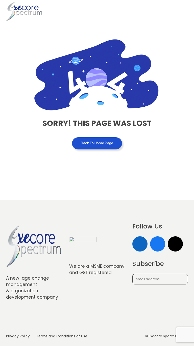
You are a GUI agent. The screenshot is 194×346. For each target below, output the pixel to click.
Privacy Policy (18, 336)
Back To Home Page (97, 143)
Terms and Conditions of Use (61, 336)
